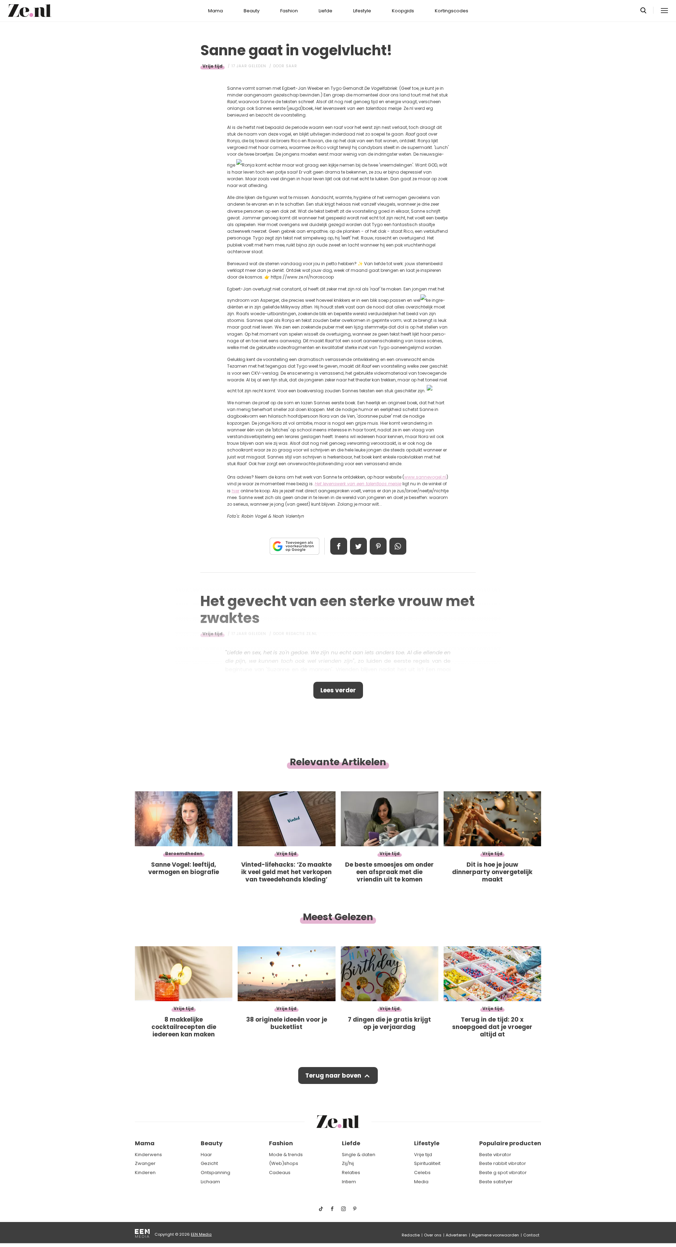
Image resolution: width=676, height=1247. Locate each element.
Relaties (351, 1172)
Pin (378, 546)
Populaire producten (510, 1143)
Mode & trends (286, 1154)
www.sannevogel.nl (425, 477)
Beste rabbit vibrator (502, 1163)
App (397, 546)
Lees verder (338, 690)
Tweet (358, 546)
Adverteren (456, 1235)
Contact (531, 1235)
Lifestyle (362, 10)
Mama (215, 10)
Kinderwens (148, 1154)
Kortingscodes (451, 10)
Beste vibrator (495, 1154)
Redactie (411, 1235)
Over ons (433, 1235)
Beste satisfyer (496, 1181)
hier (235, 491)
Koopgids (403, 10)
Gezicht (209, 1163)
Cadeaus (279, 1172)
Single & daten (358, 1154)
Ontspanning (215, 1172)
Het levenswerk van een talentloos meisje (358, 484)
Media (421, 1181)
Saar (291, 66)
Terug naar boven (333, 1075)
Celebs (422, 1172)
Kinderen (145, 1172)
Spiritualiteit (427, 1163)
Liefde (325, 10)
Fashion (289, 10)
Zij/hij (348, 1163)
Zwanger (145, 1163)
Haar (206, 1154)
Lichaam (210, 1181)
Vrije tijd (212, 66)
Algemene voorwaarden (495, 1235)
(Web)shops (283, 1163)
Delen (338, 546)
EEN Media (201, 1234)
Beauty (251, 10)
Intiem (349, 1181)
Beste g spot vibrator (503, 1172)
